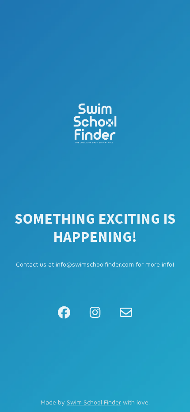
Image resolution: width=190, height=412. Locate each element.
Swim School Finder (94, 402)
